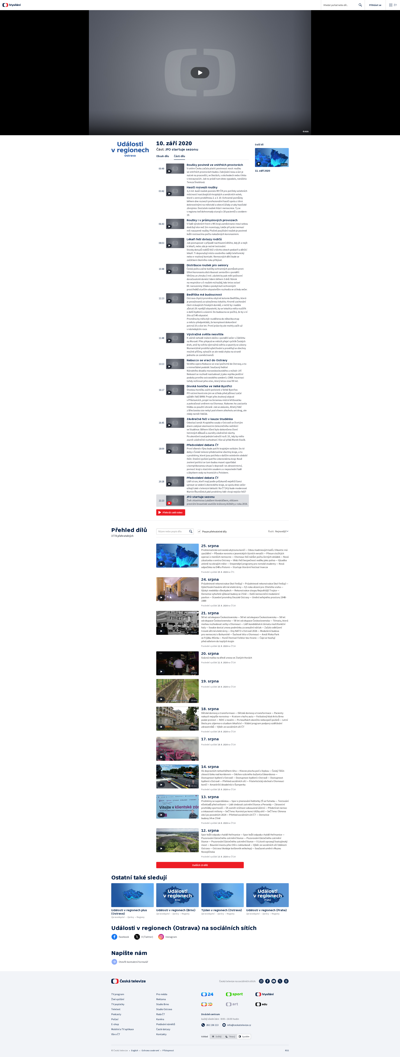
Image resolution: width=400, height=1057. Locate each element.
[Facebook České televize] (267, 981)
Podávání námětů (165, 1024)
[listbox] (230, 1036)
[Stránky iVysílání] (264, 995)
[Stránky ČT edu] (261, 1005)
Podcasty (116, 1014)
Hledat (360, 5)
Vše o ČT (115, 1034)
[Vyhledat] (190, 531)
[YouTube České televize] (273, 981)
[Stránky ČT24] (207, 995)
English (134, 1050)
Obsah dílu (162, 156)
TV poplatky (117, 1004)
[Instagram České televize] (261, 981)
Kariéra (160, 1019)
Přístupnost (168, 1050)
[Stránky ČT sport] (234, 995)
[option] (216, 1036)
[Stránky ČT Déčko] (206, 1005)
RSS (287, 1050)
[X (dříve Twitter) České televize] (280, 981)
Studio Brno (162, 1004)
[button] (200, 72)
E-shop (115, 1024)
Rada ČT (160, 1014)
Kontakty (161, 1034)
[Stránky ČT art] (232, 1005)
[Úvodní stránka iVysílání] (14, 5)
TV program (117, 994)
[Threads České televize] (286, 981)
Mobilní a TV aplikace (122, 1029)
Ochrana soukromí (150, 1050)
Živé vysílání (117, 999)
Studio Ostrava (164, 1009)
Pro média (161, 994)
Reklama (161, 999)
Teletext (115, 1009)
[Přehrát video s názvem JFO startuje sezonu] (200, 72)
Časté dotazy (163, 1029)
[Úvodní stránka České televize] (128, 981)
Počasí (114, 1019)
